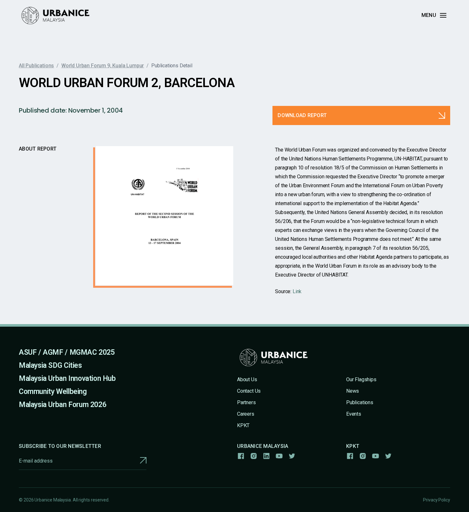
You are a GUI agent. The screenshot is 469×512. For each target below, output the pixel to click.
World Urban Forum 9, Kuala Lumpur (102, 66)
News (352, 391)
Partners (246, 402)
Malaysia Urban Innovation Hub (67, 378)
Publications (359, 402)
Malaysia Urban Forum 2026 (62, 404)
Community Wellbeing (53, 391)
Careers (245, 414)
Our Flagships (361, 379)
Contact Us (249, 391)
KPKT (243, 425)
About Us (247, 379)
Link (297, 291)
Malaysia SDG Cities (50, 365)
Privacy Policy (436, 499)
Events (353, 414)
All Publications (36, 66)
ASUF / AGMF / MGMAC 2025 (67, 352)
